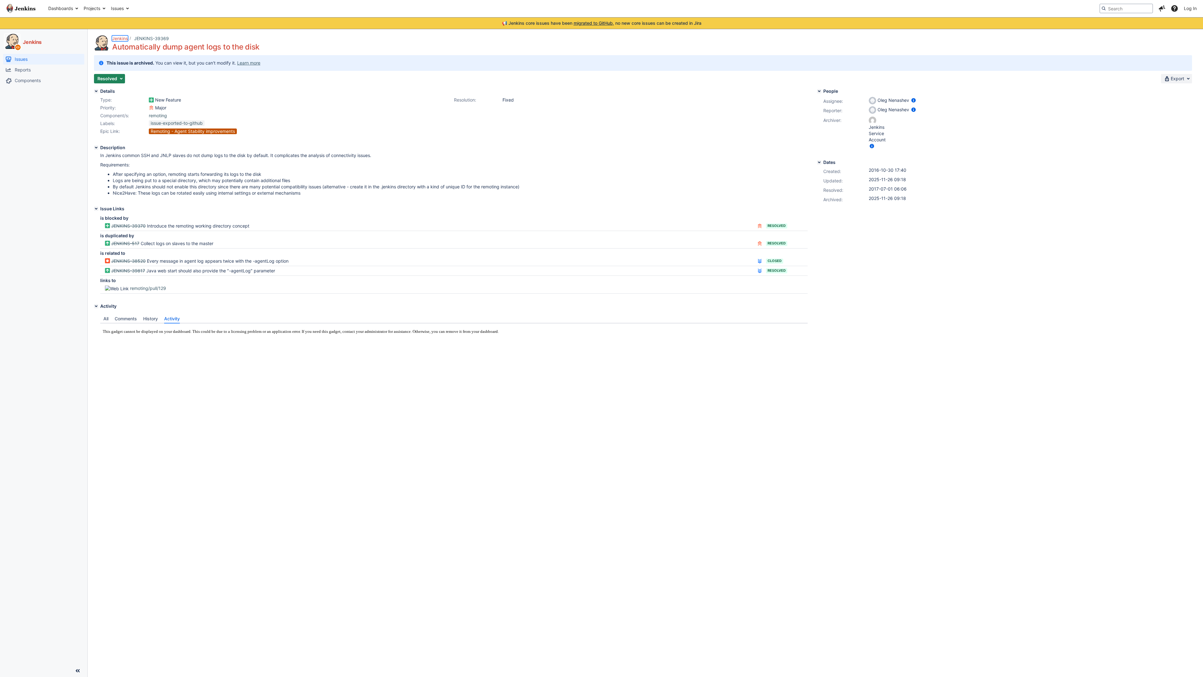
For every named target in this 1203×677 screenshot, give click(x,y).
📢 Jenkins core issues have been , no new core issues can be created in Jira (601, 23)
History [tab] (150, 318)
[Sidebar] (77, 670)
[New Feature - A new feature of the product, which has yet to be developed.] (151, 99)
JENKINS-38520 (128, 261)
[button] (1162, 8)
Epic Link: (110, 131)
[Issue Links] (96, 209)
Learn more (248, 63)
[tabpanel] (454, 341)
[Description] (96, 147)
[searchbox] (1126, 8)
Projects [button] (92, 8)
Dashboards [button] (60, 8)
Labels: (107, 123)
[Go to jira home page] (21, 8)
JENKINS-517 (125, 243)
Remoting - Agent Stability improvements (193, 131)
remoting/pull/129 (148, 288)
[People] (819, 91)
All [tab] (105, 318)
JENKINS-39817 (128, 270)
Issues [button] (117, 8)
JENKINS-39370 (128, 225)
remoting (158, 115)
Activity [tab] (172, 318)
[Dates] (819, 162)
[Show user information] (913, 100)
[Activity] (96, 306)
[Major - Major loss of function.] (151, 107)
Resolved (777, 225)
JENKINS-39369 (151, 38)
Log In (1190, 8)
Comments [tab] (126, 318)
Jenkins (120, 38)
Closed (775, 261)
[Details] (96, 91)
